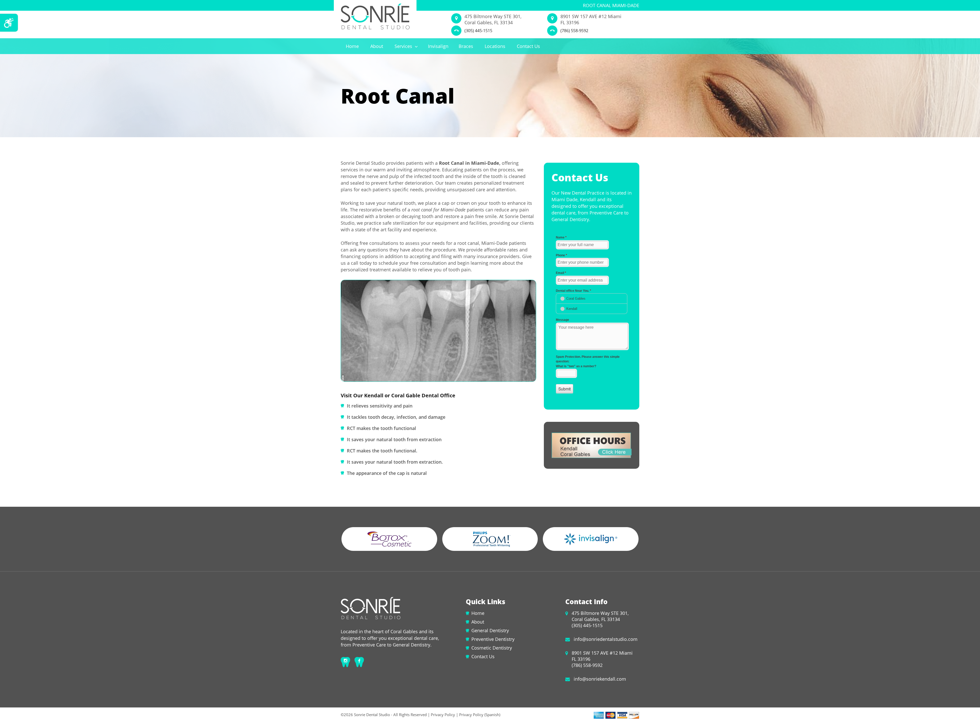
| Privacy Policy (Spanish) (477, 714)
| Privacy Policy (441, 714)
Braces (466, 46)
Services (404, 46)
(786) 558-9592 (574, 30)
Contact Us (528, 46)
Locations (495, 46)
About (376, 46)
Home (352, 46)
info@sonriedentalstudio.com (606, 639)
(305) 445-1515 (478, 30)
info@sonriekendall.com (600, 679)
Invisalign (438, 46)
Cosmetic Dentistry (491, 648)
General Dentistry (490, 630)
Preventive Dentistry (492, 639)
